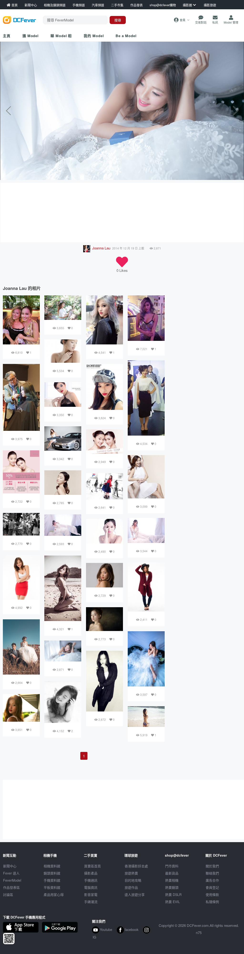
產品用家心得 (54, 894)
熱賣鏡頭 (171, 887)
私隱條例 (212, 901)
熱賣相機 (171, 880)
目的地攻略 (133, 880)
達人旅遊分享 (135, 894)
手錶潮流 (90, 901)
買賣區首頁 (92, 866)
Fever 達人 (11, 873)
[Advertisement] (122, 212)
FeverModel (12, 880)
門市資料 (171, 866)
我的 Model (94, 35)
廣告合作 (212, 880)
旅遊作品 (131, 887)
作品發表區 (11, 887)
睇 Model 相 (61, 35)
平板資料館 (52, 887)
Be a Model (126, 35)
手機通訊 (90, 880)
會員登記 (212, 887)
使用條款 (212, 894)
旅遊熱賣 (131, 873)
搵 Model (30, 35)
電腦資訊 (90, 887)
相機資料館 (52, 866)
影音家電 (90, 894)
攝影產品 (90, 873)
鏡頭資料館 (52, 873)
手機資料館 (52, 880)
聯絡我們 (212, 873)
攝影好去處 (136, 866)
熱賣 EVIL (172, 901)
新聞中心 (9, 866)
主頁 (6, 35)
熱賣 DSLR (173, 894)
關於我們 (212, 866)
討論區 (8, 894)
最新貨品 (171, 873)
